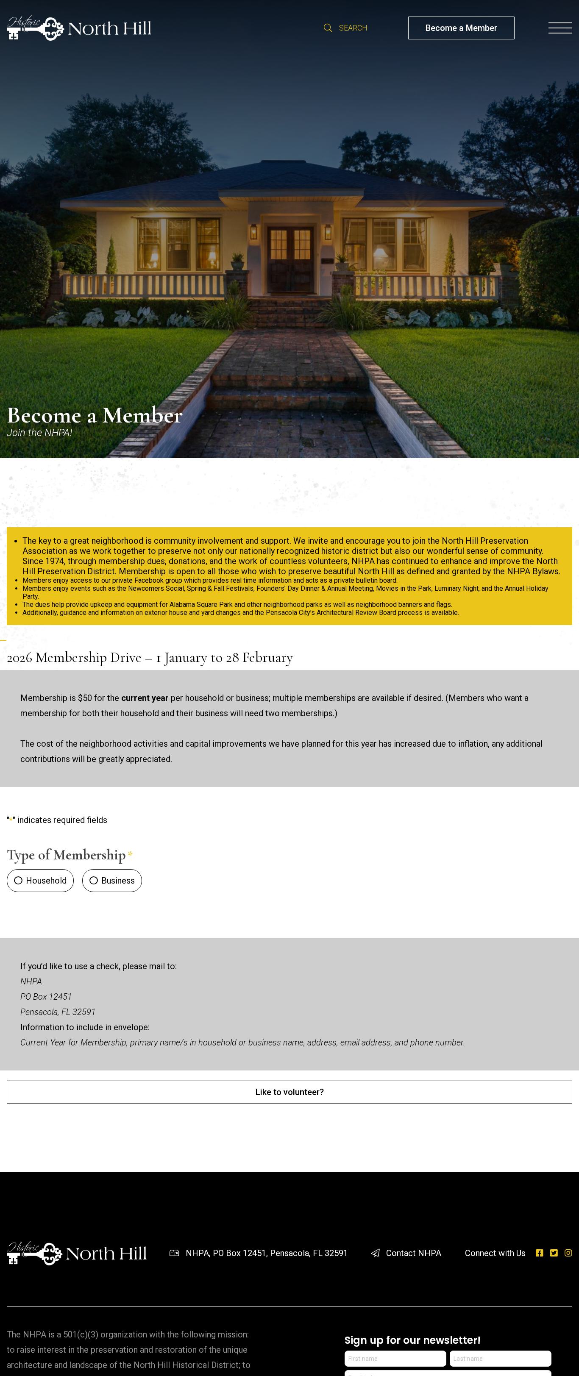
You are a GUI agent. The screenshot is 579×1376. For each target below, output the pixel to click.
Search (328, 28)
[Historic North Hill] (79, 28)
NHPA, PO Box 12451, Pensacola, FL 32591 (267, 1253)
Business (118, 881)
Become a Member (461, 28)
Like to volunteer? (290, 1092)
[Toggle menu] (560, 28)
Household (46, 881)
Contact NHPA (413, 1253)
